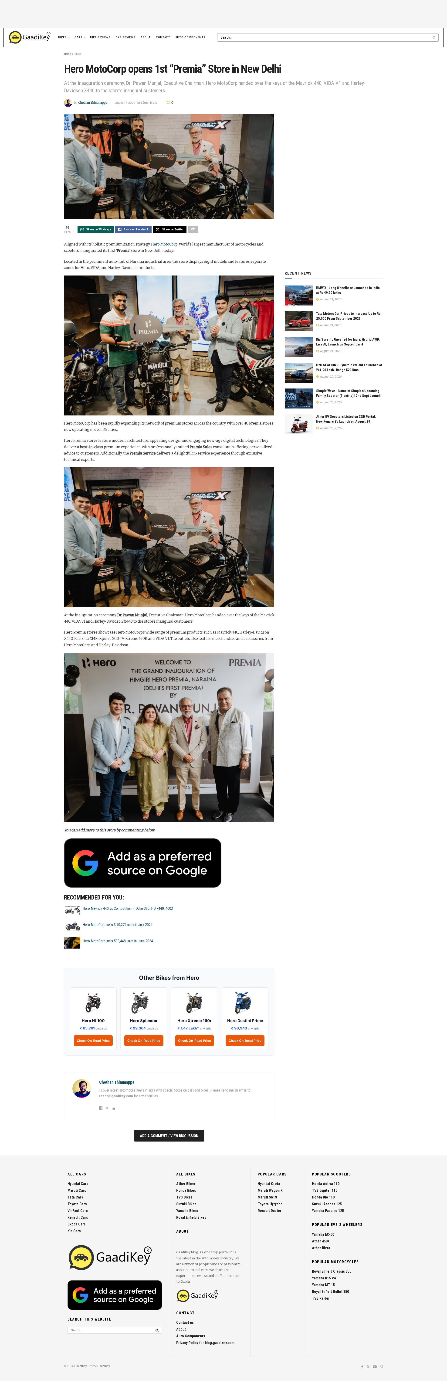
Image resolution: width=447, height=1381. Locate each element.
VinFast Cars (78, 1210)
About (146, 37)
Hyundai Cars (78, 1184)
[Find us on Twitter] (368, 1367)
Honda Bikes (186, 1190)
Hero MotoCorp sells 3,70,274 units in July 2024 (117, 925)
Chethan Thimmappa (92, 102)
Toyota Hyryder (270, 1204)
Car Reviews (125, 37)
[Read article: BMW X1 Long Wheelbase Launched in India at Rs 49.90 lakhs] (299, 295)
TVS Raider (321, 1298)
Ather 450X (321, 1241)
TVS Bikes (184, 1197)
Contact (163, 37)
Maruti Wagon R (270, 1190)
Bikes (62, 37)
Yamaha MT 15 (323, 1285)
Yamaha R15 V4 (324, 1278)
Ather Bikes (185, 1184)
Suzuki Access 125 (327, 1204)
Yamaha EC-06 (323, 1234)
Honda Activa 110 (325, 1184)
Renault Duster (269, 1210)
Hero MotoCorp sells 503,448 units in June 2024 (118, 941)
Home (67, 54)
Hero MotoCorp (164, 244)
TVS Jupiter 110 (324, 1190)
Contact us (185, 1322)
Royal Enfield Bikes (191, 1217)
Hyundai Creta (269, 1184)
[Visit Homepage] (30, 37)
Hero (154, 102)
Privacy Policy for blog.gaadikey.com (205, 1343)
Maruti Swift (267, 1197)
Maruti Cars (77, 1190)
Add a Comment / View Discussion (169, 1136)
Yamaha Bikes (187, 1210)
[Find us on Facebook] (362, 1367)
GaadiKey (80, 1366)
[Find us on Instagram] (381, 1367)
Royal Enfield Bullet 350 (330, 1291)
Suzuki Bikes (186, 1204)
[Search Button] (434, 37)
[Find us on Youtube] (375, 1367)
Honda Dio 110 (323, 1197)
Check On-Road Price (93, 1040)
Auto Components (190, 37)
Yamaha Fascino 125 (328, 1210)
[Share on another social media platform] (193, 229)
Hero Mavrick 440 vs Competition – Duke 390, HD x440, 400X (128, 908)
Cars (78, 37)
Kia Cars (74, 1231)
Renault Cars (78, 1217)
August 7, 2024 (125, 102)
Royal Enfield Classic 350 (331, 1271)
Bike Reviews (100, 37)
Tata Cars (75, 1197)
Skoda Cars (77, 1224)
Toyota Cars (77, 1204)
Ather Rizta (321, 1248)
